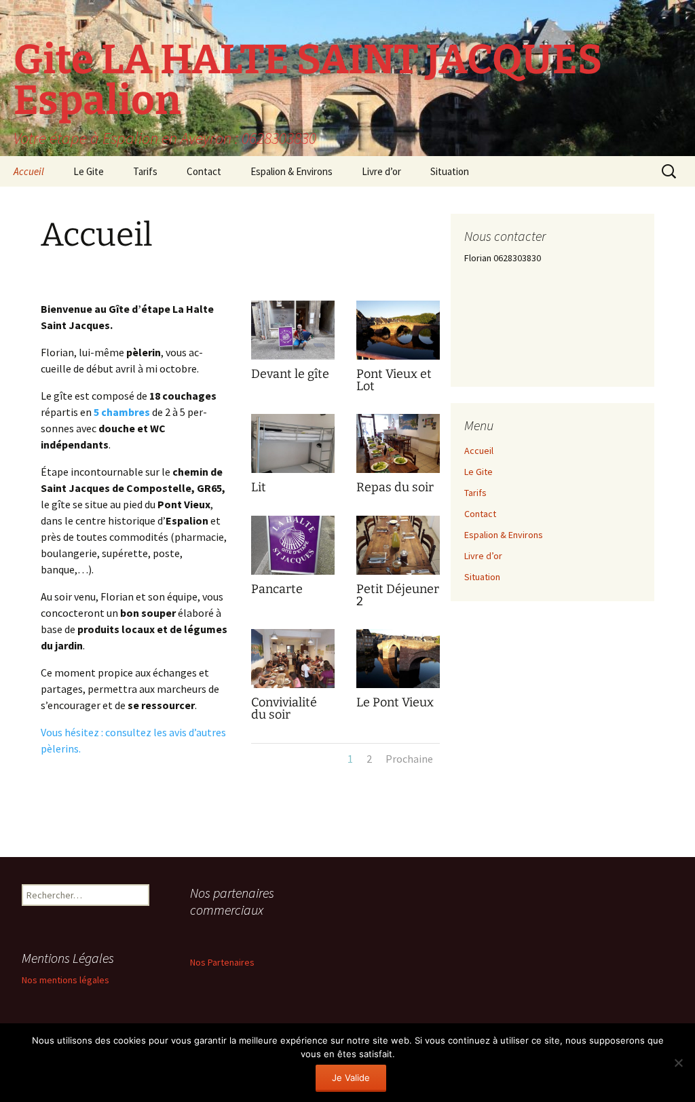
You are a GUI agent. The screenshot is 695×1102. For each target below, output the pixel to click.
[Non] (678, 1062)
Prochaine (409, 758)
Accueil (29, 171)
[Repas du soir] (398, 472)
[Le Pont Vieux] (398, 687)
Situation (449, 171)
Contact (204, 171)
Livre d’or (381, 171)
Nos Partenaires (222, 962)
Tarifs (145, 171)
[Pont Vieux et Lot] (398, 359)
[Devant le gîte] (293, 359)
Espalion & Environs (291, 171)
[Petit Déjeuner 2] (398, 574)
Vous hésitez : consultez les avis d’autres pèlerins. (133, 740)
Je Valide (351, 1077)
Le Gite (88, 171)
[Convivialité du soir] (293, 687)
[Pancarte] (293, 574)
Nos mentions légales (65, 980)
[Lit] (293, 472)
